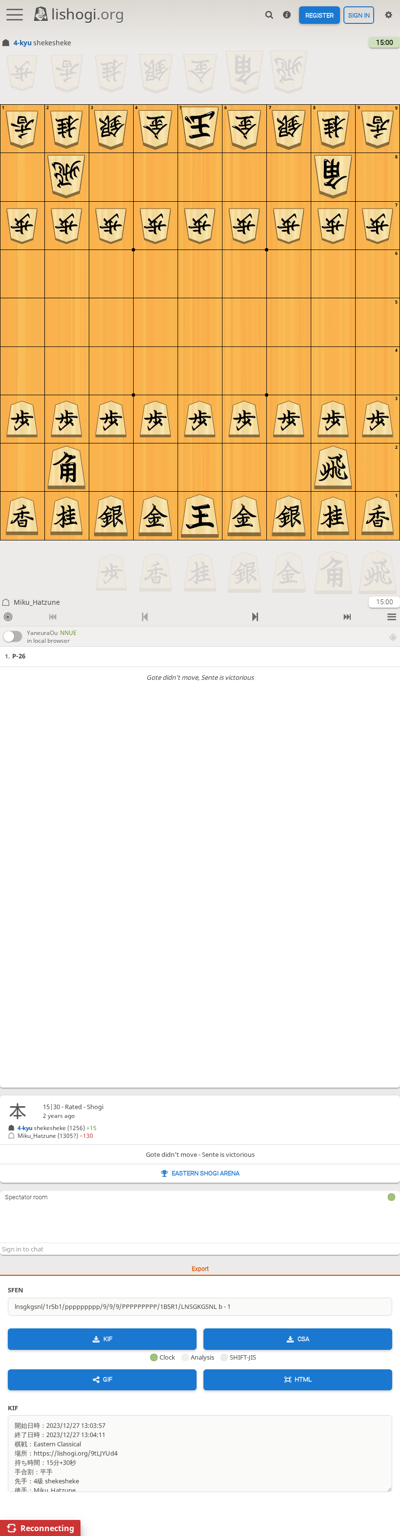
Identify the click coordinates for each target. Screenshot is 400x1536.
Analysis (202, 1357)
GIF (107, 1379)
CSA (303, 1339)
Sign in (359, 15)
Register (319, 15)
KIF (107, 1339)
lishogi (87, 14)
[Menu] (392, 617)
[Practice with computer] (8, 617)
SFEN (15, 1290)
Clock (167, 1357)
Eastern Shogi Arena (206, 1173)
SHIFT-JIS (243, 1357)
